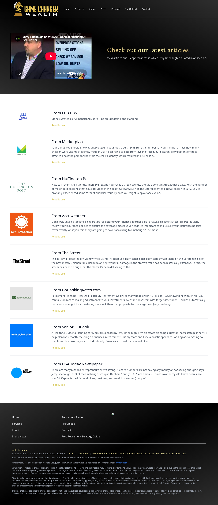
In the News (19, 436)
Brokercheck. (121, 462)
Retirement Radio (72, 417)
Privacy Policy (127, 453)
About (92, 9)
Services (79, 9)
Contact (146, 9)
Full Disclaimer (20, 450)
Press (103, 9)
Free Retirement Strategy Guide (81, 436)
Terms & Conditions (78, 453)
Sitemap (141, 453)
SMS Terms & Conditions (105, 453)
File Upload (131, 9)
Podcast (115, 9)
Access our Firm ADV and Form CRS (167, 453)
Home (67, 9)
